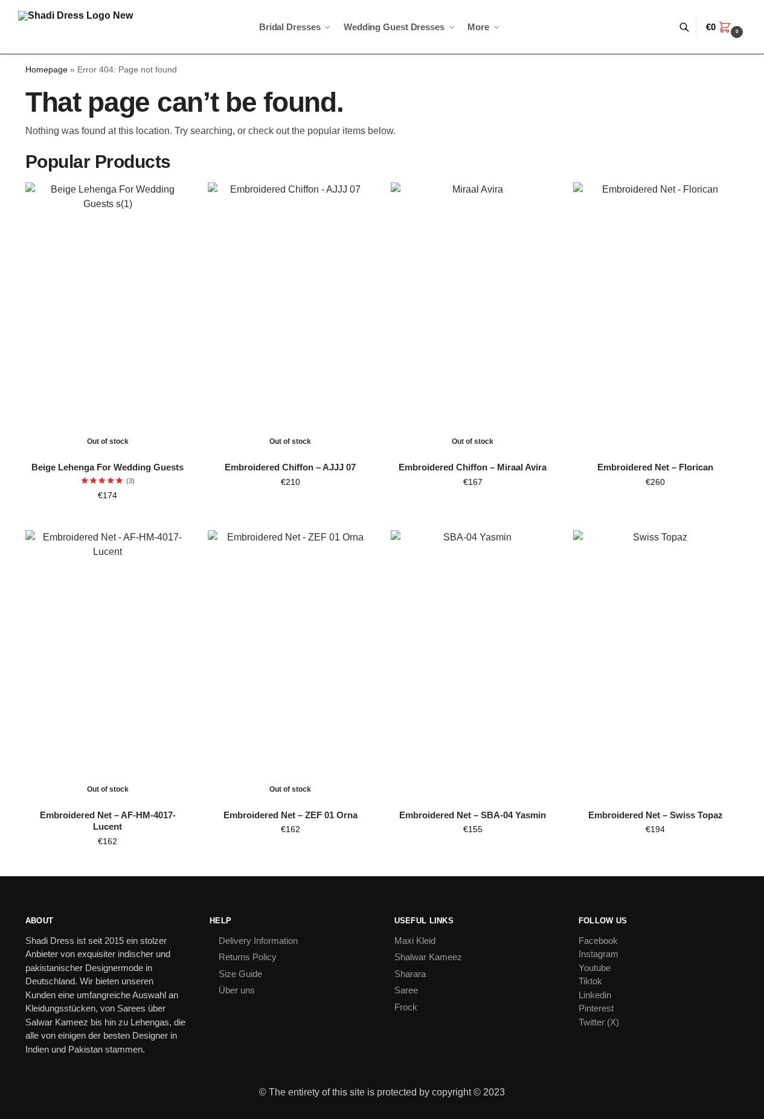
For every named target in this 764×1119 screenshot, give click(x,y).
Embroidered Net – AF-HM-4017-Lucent (108, 821)
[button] (726, 27)
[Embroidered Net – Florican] (655, 317)
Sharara (410, 974)
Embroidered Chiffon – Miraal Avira (473, 467)
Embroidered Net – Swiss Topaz (655, 815)
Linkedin (595, 995)
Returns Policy (248, 957)
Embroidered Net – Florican (655, 467)
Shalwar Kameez (428, 957)
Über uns (237, 990)
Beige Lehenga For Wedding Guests (107, 467)
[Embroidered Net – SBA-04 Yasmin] (473, 665)
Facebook (598, 940)
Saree (406, 990)
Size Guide (240, 974)
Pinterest (596, 1008)
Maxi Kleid (414, 940)
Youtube (595, 968)
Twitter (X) (599, 1022)
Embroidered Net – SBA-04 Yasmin (472, 815)
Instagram (598, 954)
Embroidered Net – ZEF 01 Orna (290, 815)
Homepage (46, 69)
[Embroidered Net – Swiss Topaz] (655, 665)
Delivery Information (258, 940)
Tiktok (590, 981)
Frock (405, 1007)
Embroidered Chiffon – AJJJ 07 (290, 467)
